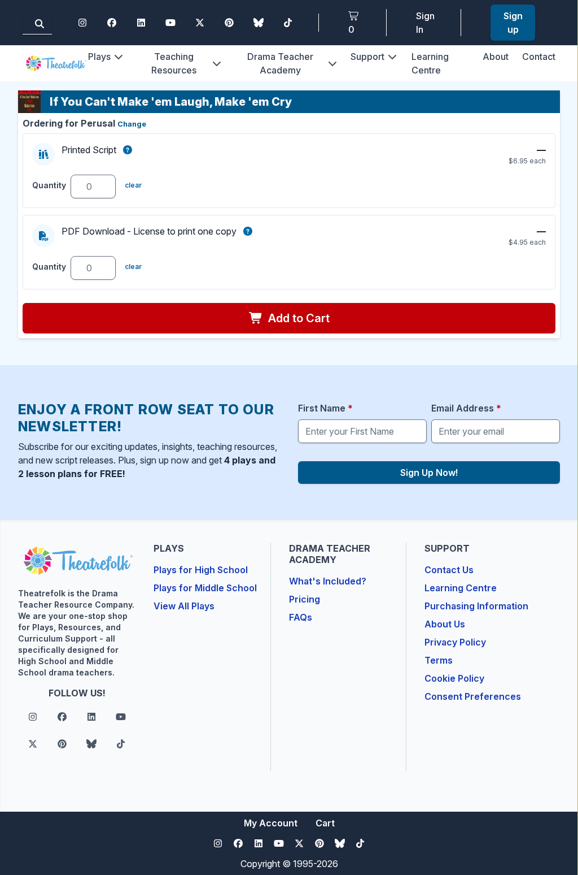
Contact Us (449, 569)
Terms (438, 660)
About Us (444, 624)
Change (131, 124)
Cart (325, 823)
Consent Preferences (472, 696)
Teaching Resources (173, 63)
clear (133, 185)
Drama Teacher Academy (280, 63)
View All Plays (184, 606)
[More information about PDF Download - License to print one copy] (248, 231)
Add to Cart (297, 318)
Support (367, 56)
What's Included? (327, 581)
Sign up (513, 22)
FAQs (300, 617)
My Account (270, 823)
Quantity (49, 185)
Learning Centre (460, 588)
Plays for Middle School (205, 588)
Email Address (466, 408)
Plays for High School (201, 569)
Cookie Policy (454, 678)
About (496, 56)
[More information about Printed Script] (127, 150)
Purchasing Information (476, 606)
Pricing (304, 599)
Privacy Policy (455, 642)
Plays (99, 56)
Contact (538, 56)
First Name (325, 408)
